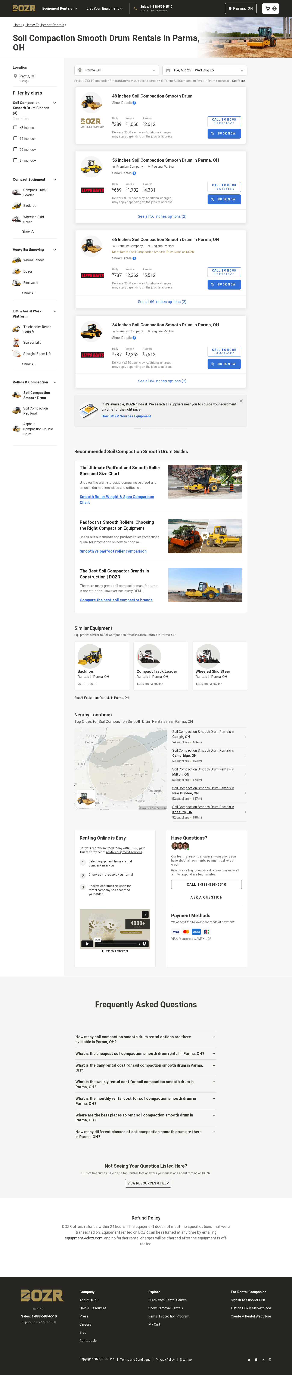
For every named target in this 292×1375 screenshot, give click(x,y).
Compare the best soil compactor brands (116, 600)
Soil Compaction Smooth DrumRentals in (203, 734)
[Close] (241, 400)
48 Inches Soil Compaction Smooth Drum (152, 96)
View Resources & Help (148, 1183)
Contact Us (88, 1341)
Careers (85, 1324)
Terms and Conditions (135, 1359)
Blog (83, 1333)
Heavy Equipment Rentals (44, 25)
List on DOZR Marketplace (251, 1308)
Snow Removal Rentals (165, 1308)
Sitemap (186, 1359)
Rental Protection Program (168, 1316)
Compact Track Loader (157, 674)
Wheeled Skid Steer (213, 674)
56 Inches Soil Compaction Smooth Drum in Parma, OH (165, 160)
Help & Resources (93, 1308)
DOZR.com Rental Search (167, 1300)
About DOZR (89, 1300)
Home (17, 25)
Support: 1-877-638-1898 (153, 10)
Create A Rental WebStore (251, 1316)
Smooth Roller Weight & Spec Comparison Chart (117, 499)
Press (84, 1316)
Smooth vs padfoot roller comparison (113, 551)
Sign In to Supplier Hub (248, 1300)
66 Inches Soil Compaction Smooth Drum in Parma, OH (165, 239)
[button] (35, 110)
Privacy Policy (165, 1359)
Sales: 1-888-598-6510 (156, 6)
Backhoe (93, 674)
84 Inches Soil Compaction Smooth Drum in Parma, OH (165, 324)
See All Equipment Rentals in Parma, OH (101, 697)
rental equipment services (124, 852)
